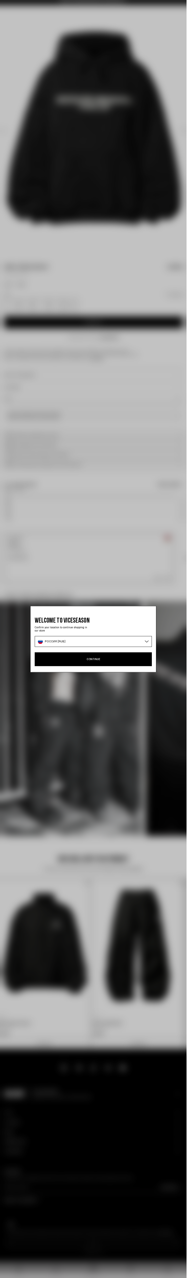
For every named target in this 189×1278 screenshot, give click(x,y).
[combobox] (93, 641)
